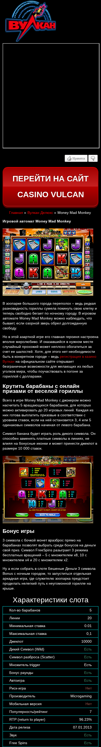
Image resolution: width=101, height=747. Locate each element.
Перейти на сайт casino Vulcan (50, 186)
